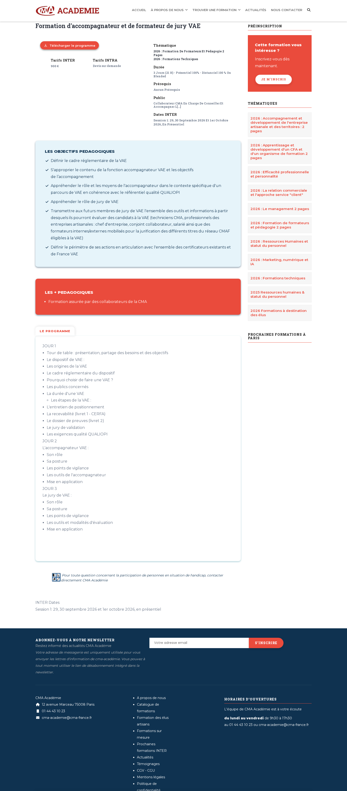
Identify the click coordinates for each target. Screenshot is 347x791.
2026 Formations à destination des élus (278, 312)
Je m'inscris (273, 79)
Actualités (262, 9)
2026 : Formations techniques (175, 59)
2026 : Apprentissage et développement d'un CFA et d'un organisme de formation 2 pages (279, 151)
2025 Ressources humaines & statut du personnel (277, 294)
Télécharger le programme (72, 45)
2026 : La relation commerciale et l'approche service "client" (278, 192)
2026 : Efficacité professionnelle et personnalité (279, 174)
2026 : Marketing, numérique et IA (279, 261)
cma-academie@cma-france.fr (66, 718)
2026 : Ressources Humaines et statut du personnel (279, 243)
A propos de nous (151, 698)
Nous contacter (289, 9)
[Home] (67, 7)
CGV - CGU (146, 770)
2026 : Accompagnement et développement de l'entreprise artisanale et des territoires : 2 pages (279, 124)
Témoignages (148, 764)
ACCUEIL (160, 9)
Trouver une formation (226, 9)
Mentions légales (151, 777)
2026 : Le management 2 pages (279, 209)
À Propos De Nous (185, 9)
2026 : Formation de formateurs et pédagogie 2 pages (279, 225)
